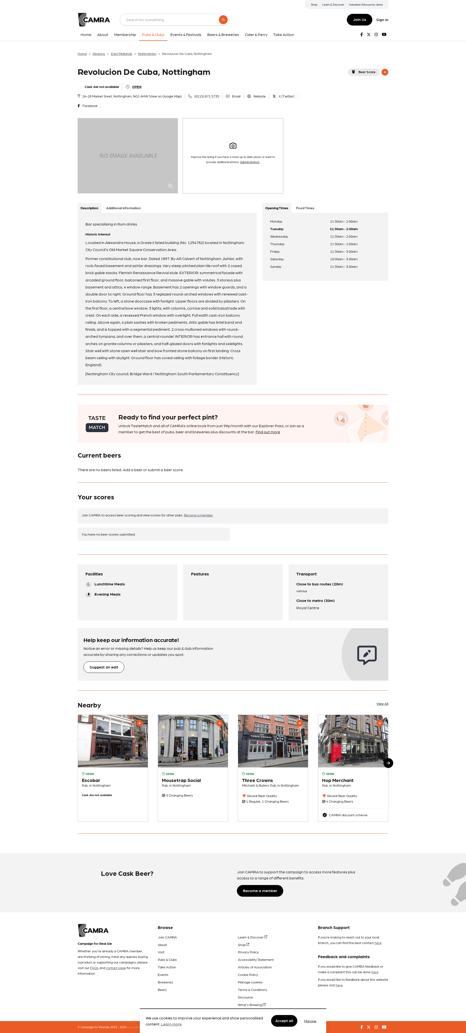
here (378, 943)
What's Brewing (250, 1005)
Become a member (198, 515)
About (162, 944)
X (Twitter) (286, 96)
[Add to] (385, 72)
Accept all (284, 1020)
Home (82, 53)
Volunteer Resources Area (366, 4)
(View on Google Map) (165, 96)
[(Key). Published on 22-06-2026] (193, 768)
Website (259, 96)
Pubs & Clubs (167, 959)
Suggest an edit (104, 667)
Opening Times (276, 208)
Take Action (167, 967)
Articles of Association (255, 967)
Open (136, 86)
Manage (310, 1021)
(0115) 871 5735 (206, 96)
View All (382, 703)
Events (163, 974)
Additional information (123, 208)
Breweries (165, 982)
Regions (99, 53)
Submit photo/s (249, 162)
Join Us (359, 19)
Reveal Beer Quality (261, 796)
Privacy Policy (248, 952)
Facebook (90, 105)
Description (89, 208)
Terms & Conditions (252, 989)
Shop (314, 4)
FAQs (94, 968)
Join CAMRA (167, 937)
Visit (161, 952)
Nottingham (147, 53)
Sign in (382, 19)
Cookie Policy (248, 974)
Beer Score (366, 72)
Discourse (245, 997)
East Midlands (121, 53)
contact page (116, 968)
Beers (162, 989)
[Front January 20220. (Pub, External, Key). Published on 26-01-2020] (273, 768)
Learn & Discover (333, 4)
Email (236, 96)
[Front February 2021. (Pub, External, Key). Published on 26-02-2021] (353, 768)
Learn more (171, 1024)
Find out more (268, 431)
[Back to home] (94, 19)
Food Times (305, 208)
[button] (388, 763)
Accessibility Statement (256, 959)
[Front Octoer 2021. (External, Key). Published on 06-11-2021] (113, 768)
